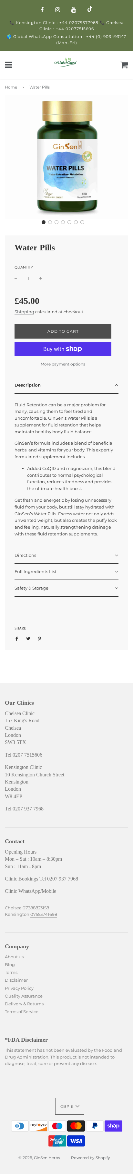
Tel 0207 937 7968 (24, 808)
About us (14, 956)
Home (11, 87)
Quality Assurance (24, 996)
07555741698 (43, 914)
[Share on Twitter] (28, 638)
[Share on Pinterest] (39, 638)
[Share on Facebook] (18, 638)
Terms (11, 972)
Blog (10, 964)
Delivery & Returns (25, 1003)
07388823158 (36, 907)
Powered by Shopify (90, 1157)
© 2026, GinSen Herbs (39, 1157)
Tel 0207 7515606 (23, 755)
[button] (44, 222)
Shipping (24, 311)
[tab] (66, 385)
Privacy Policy (20, 988)
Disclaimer (16, 980)
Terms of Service (21, 1011)
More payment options (63, 364)
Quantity (24, 267)
